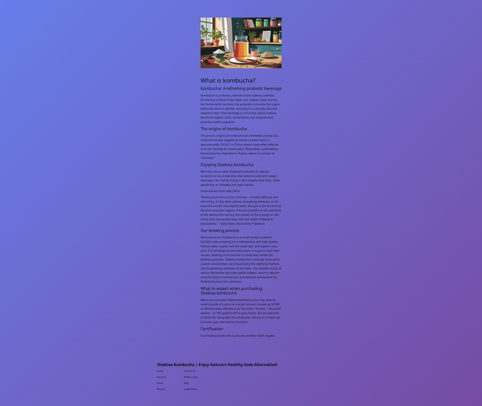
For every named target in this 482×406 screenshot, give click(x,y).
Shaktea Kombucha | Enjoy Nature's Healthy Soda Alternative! (217, 364)
